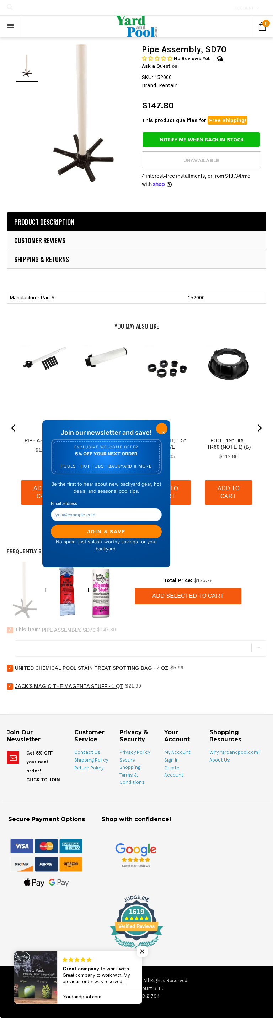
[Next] (259, 428)
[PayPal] (46, 864)
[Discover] (21, 864)
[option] (83, 113)
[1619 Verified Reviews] (136, 949)
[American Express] (70, 846)
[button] (158, 59)
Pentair (168, 85)
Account (244, 8)
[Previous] (14, 428)
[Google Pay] (58, 883)
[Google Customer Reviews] (135, 855)
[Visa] (21, 846)
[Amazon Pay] (70, 864)
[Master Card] (46, 846)
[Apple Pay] (34, 883)
